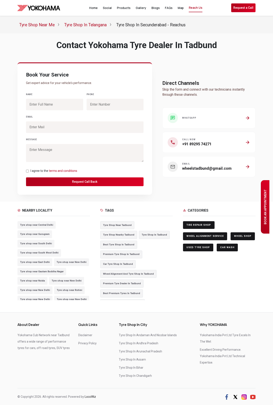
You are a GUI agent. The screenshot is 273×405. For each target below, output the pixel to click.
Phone (90, 94)
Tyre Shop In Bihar (131, 367)
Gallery (141, 8)
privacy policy (87, 343)
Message (31, 139)
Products (124, 8)
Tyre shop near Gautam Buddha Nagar (42, 271)
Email (29, 117)
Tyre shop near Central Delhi (36, 225)
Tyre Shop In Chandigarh (135, 375)
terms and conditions (63, 170)
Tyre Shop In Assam (132, 359)
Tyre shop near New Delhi (71, 262)
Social (107, 8)
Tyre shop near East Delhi (35, 262)
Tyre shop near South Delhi (36, 243)
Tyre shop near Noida (32, 280)
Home (93, 8)
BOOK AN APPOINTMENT (265, 206)
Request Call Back (84, 181)
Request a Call (243, 7)
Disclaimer (85, 335)
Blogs (155, 8)
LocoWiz (90, 396)
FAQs (169, 8)
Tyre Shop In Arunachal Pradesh (140, 351)
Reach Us (195, 8)
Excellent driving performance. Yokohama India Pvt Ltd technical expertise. (222, 356)
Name (29, 94)
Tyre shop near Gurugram (34, 234)
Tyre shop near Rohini (69, 290)
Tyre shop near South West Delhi (39, 252)
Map (181, 8)
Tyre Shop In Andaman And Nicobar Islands (148, 335)
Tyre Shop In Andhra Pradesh (138, 343)
